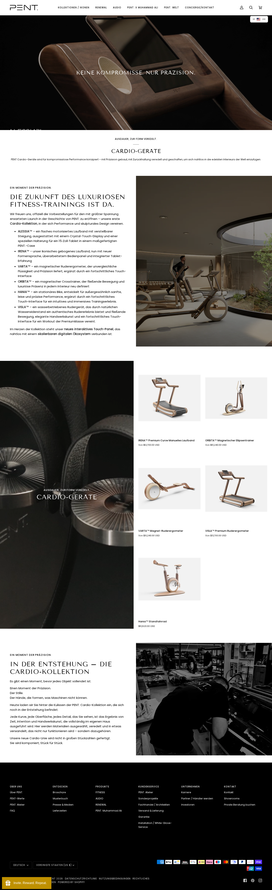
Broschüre (59, 792)
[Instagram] (260, 880)
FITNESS (100, 792)
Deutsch (19, 865)
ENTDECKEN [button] (60, 786)
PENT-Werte (17, 798)
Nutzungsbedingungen (115, 878)
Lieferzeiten (60, 810)
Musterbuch (60, 798)
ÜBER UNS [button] (16, 786)
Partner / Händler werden (197, 798)
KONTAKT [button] (230, 786)
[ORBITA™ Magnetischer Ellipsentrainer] (236, 398)
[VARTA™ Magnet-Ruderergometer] (169, 488)
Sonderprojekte (148, 798)
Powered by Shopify (71, 882)
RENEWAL (101, 804)
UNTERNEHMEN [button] (190, 786)
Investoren (188, 804)
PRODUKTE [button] (102, 786)
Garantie (144, 817)
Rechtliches (141, 878)
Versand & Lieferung (151, 810)
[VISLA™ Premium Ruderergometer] (236, 488)
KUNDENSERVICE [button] (148, 786)
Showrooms (232, 798)
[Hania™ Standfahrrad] (169, 579)
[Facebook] (245, 880)
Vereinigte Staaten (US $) (54, 865)
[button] (73, 7)
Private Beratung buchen (239, 804)
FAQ (12, 810)
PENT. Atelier (17, 804)
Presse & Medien (63, 804)
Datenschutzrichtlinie (81, 878)
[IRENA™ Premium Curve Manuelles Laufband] (169, 398)
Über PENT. (16, 792)
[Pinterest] (252, 880)
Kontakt (228, 792)
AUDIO (99, 798)
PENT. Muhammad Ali (109, 810)
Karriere (186, 792)
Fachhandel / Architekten (154, 804)
